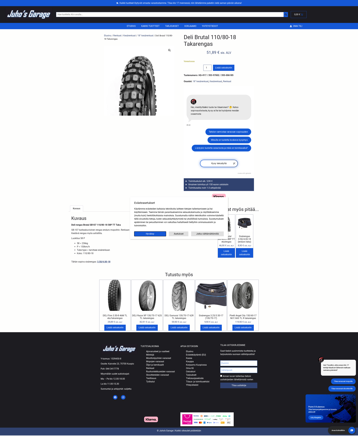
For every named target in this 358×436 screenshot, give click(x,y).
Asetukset (178, 233)
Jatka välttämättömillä (207, 233)
